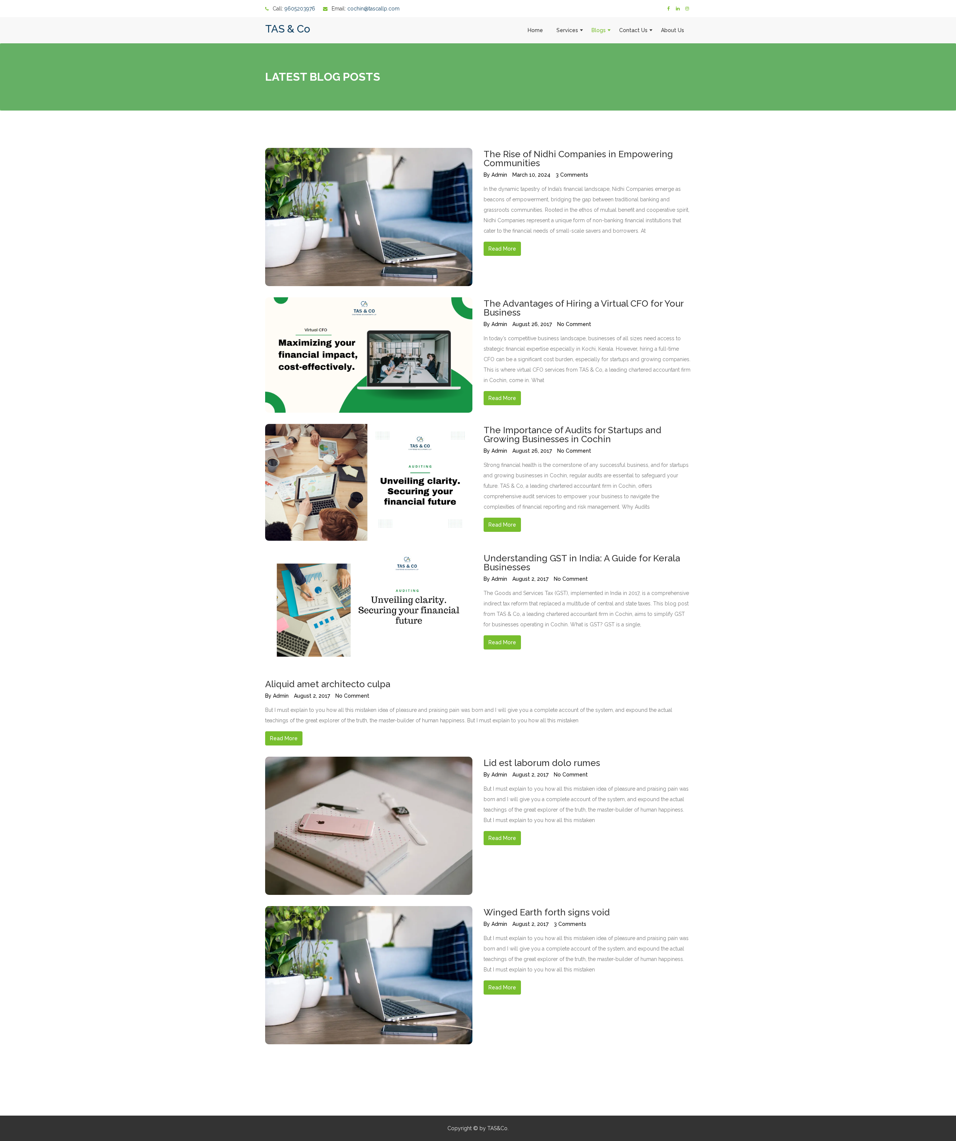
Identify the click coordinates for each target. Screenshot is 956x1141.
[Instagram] (687, 8)
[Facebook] (668, 8)
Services (567, 30)
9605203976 (300, 9)
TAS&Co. (498, 1128)
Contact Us (633, 30)
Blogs (599, 30)
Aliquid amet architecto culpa (327, 684)
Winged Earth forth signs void (547, 912)
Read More (502, 249)
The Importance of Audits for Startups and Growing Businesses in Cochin (572, 434)
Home (535, 30)
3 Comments (572, 175)
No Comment (574, 324)
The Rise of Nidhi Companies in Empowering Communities (578, 158)
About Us (672, 30)
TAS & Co (287, 29)
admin (499, 175)
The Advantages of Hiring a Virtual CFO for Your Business (583, 308)
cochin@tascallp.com (373, 9)
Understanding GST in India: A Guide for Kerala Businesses (582, 563)
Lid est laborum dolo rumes (542, 762)
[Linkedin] (678, 8)
